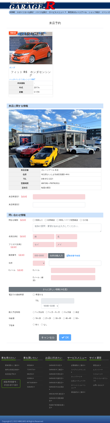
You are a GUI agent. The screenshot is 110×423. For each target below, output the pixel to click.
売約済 (13, 33)
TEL (37, 301)
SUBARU (30, 387)
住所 (10, 263)
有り (37, 325)
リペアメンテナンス (78, 370)
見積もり (39, 220)
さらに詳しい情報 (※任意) (55, 289)
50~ (77, 318)
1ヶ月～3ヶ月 (54, 312)
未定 (77, 312)
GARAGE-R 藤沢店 (56, 378)
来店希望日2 (14, 204)
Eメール (16, 270)
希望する (39, 294)
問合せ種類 (18, 220)
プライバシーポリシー (100, 379)
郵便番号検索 (74, 256)
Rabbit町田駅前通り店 (57, 406)
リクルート (97, 374)
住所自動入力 (56, 255)
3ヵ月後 (67, 312)
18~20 (38, 318)
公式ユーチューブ (77, 381)
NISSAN (30, 365)
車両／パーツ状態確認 (68, 220)
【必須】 (24, 196)
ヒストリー (97, 370)
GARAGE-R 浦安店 (56, 383)
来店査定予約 (10, 374)
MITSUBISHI (31, 383)
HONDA (30, 378)
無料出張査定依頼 (11, 370)
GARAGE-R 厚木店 (56, 374)
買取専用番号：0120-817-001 (11, 383)
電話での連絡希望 (16, 294)
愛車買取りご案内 (11, 365)
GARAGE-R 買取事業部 (56, 399)
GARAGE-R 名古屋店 (56, 387)
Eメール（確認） (38, 278)
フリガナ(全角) (15, 245)
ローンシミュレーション (78, 386)
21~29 (48, 318)
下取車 (11, 325)
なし (45, 325)
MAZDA (30, 374)
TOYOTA (30, 370)
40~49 (68, 318)
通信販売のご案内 (77, 392)
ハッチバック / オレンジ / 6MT (30, 73)
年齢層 (11, 318)
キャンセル (48, 337)
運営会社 (96, 365)
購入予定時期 (14, 312)
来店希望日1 (18, 196)
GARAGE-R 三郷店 (56, 370)
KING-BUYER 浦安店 (56, 394)
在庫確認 (51, 220)
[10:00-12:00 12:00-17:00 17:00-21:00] (50, 306)
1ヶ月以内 (39, 312)
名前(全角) (18, 236)
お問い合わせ (98, 385)
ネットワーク (76, 377)
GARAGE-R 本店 (55, 365)
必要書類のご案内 (77, 365)
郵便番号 (17, 255)
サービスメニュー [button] (56, 12)
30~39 (58, 318)
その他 (85, 220)
